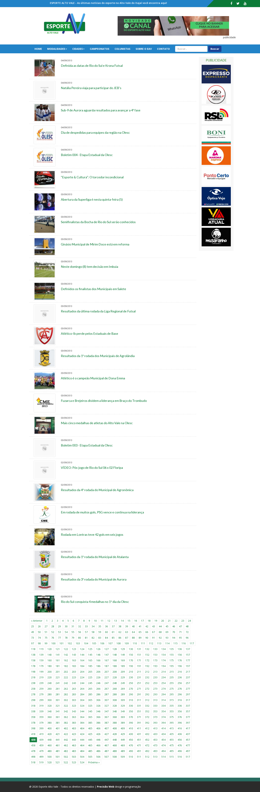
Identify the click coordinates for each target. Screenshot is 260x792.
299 (41, 700)
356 (180, 711)
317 (188, 700)
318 (33, 705)
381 (58, 722)
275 (171, 688)
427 (106, 734)
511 (139, 756)
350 (131, 711)
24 (189, 620)
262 (66, 688)
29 (59, 626)
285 (90, 694)
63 (126, 632)
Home (38, 48)
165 (90, 660)
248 (114, 683)
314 (163, 700)
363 (74, 717)
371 (139, 717)
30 (66, 626)
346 (98, 711)
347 (106, 711)
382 (66, 722)
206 (98, 671)
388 (114, 722)
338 (33, 711)
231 (139, 677)
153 (155, 654)
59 (99, 632)
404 (82, 728)
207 (106, 671)
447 (106, 739)
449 (123, 739)
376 (180, 717)
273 (155, 688)
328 (114, 705)
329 (123, 705)
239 (41, 683)
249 (123, 683)
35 (99, 626)
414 (163, 728)
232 (147, 677)
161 (58, 660)
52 (52, 632)
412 (147, 728)
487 (106, 751)
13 (115, 620)
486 (98, 751)
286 (98, 694)
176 (180, 660)
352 (147, 711)
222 (66, 677)
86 (120, 637)
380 (49, 722)
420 (49, 734)
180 (49, 666)
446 (98, 739)
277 (188, 688)
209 (123, 671)
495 (171, 751)
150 (131, 654)
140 (49, 654)
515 (171, 756)
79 (72, 637)
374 (163, 717)
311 (139, 700)
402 (66, 728)
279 (41, 694)
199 (41, 671)
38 (120, 626)
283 (74, 694)
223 (74, 677)
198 (33, 671)
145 (90, 654)
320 (49, 705)
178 (33, 666)
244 (82, 683)
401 (58, 728)
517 (188, 756)
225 (90, 677)
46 (173, 626)
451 (139, 739)
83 (99, 637)
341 (58, 711)
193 (155, 666)
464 (82, 745)
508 (114, 756)
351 (139, 711)
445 (90, 739)
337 (188, 705)
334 (163, 705)
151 (139, 654)
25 (32, 626)
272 (147, 688)
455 (171, 739)
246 (98, 683)
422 (66, 734)
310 (131, 700)
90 (146, 637)
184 (82, 666)
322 (66, 705)
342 (66, 711)
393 (155, 722)
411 (139, 728)
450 (131, 739)
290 (131, 694)
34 (93, 626)
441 (58, 739)
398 (33, 728)
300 (49, 700)
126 (98, 649)
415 (171, 728)
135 (171, 649)
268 (114, 688)
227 (106, 677)
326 (98, 705)
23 (182, 620)
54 (66, 632)
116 (183, 643)
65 (140, 632)
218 (33, 677)
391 (139, 722)
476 (180, 745)
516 (180, 756)
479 (41, 751)
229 (123, 677)
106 (102, 643)
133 (155, 649)
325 (90, 705)
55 (72, 632)
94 (173, 637)
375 (171, 717)
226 (98, 677)
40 (133, 626)
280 (49, 694)
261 (58, 688)
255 (171, 683)
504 (82, 756)
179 (41, 666)
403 (74, 728)
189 (123, 666)
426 (98, 734)
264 (82, 688)
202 (66, 671)
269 (123, 688)
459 (41, 745)
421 (58, 734)
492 (147, 751)
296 (180, 694)
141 (58, 654)
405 (90, 728)
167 (106, 660)
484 (82, 751)
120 (49, 649)
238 (33, 683)
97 (32, 643)
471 (139, 745)
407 (106, 728)
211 (139, 671)
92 (160, 637)
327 (106, 705)
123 (74, 649)
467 (106, 745)
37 (113, 626)
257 (188, 683)
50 (39, 632)
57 (86, 632)
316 (180, 700)
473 (155, 745)
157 (188, 654)
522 (66, 762)
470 (131, 745)
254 (163, 683)
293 (155, 694)
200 (49, 671)
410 (131, 728)
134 (163, 649)
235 (171, 677)
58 (93, 632)
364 (82, 717)
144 (82, 654)
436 (180, 734)
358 (33, 717)
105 (94, 643)
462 (66, 745)
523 (74, 762)
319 (41, 705)
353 (155, 711)
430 (131, 734)
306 (98, 700)
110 (135, 643)
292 (147, 694)
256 (180, 683)
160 (49, 660)
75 (46, 637)
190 (131, 666)
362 (66, 717)
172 (147, 660)
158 (33, 660)
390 (131, 722)
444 (82, 739)
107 (110, 643)
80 (79, 637)
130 (131, 649)
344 (82, 711)
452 (147, 739)
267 (106, 688)
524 (82, 762)
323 (74, 705)
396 (180, 722)
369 (123, 717)
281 (58, 694)
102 (70, 643)
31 (72, 626)
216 (180, 671)
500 (49, 756)
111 (143, 643)
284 (82, 694)
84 (106, 637)
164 (82, 660)
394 (163, 722)
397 (188, 722)
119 (41, 649)
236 (180, 677)
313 (155, 700)
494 (163, 751)
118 (33, 649)
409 (123, 728)
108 (118, 643)
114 (167, 643)
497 (188, 751)
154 (163, 654)
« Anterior (36, 620)
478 (33, 751)
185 (90, 666)
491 (139, 751)
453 (155, 739)
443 (74, 739)
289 (123, 694)
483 (74, 751)
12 (108, 620)
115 (175, 643)
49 (32, 632)
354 (163, 711)
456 (180, 739)
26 (39, 626)
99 (46, 643)
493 (155, 751)
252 (147, 683)
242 (66, 683)
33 (86, 626)
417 (188, 728)
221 (58, 677)
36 (106, 626)
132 (147, 649)
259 (41, 688)
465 (90, 745)
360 (49, 717)
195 (171, 666)
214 (163, 671)
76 (52, 637)
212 (147, 671)
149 (123, 654)
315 (171, 700)
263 (74, 688)
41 (140, 626)
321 (58, 705)
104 (86, 643)
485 (90, 751)
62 (120, 632)
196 (180, 666)
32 (79, 626)
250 (131, 683)
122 (66, 649)
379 (41, 722)
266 (98, 688)
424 (82, 734)
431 (139, 734)
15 (129, 620)
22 (176, 620)
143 (74, 654)
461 (58, 745)
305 (90, 700)
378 (33, 722)
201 (58, 671)
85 (113, 637)
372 (147, 717)
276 (180, 688)
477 (188, 745)
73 (32, 637)
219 (41, 677)
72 (187, 632)
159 (41, 660)
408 (114, 728)
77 (59, 637)
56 (79, 632)
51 (46, 632)
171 (139, 660)
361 (58, 717)
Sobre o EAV (144, 48)
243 (74, 683)
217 (188, 671)
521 (58, 762)
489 (123, 751)
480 (49, 751)
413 (155, 728)
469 (123, 745)
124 (82, 649)
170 (131, 660)
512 (147, 756)
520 (49, 762)
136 (180, 649)
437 (188, 734)
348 (114, 711)
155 (171, 654)
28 (52, 626)
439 (41, 739)
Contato (163, 48)
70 (173, 632)
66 (146, 632)
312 (147, 700)
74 (39, 637)
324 (82, 705)
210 (131, 671)
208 (114, 671)
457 (188, 739)
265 (90, 688)
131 (139, 649)
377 (188, 717)
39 (126, 626)
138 (33, 654)
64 (133, 632)
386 (98, 722)
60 (106, 632)
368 (114, 717)
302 (66, 700)
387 (106, 722)
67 (153, 632)
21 (169, 620)
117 (192, 643)
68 (160, 632)
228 (114, 677)
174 (163, 660)
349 (123, 711)
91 (153, 637)
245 (90, 683)
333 (155, 705)
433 (155, 734)
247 (106, 683)
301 (58, 700)
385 (90, 722)
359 (41, 717)
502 (66, 756)
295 (171, 694)
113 (159, 643)
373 (155, 717)
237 (188, 677)
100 (53, 643)
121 (58, 649)
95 (180, 637)
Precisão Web (105, 786)
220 (49, 677)
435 (171, 734)
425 (90, 734)
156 (180, 654)
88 (133, 637)
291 (139, 694)
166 (98, 660)
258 (33, 688)
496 (180, 751)
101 (61, 643)
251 (139, 683)
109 (127, 643)
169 (123, 660)
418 (33, 734)
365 (90, 717)
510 (131, 756)
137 (188, 649)
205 (90, 671)
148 (114, 654)
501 (58, 756)
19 (155, 620)
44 (160, 626)
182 (66, 666)
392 (147, 722)
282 (66, 694)
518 (33, 762)
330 (131, 705)
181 (58, 666)
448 (114, 739)
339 (41, 711)
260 (49, 688)
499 (41, 756)
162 (66, 660)
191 (139, 666)
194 (163, 666)
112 (151, 643)
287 (106, 694)
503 (74, 756)
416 (180, 728)
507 (106, 756)
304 (82, 700)
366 (98, 717)
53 (59, 632)
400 (49, 728)
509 (123, 756)
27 (46, 626)
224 (82, 677)
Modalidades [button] (56, 48)
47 (180, 626)
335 (171, 705)
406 (98, 728)
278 (33, 694)
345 (90, 711)
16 (135, 620)
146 (98, 654)
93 (167, 637)
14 (122, 620)
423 (74, 734)
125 (90, 649)
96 (187, 637)
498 (33, 756)
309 (123, 700)
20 (162, 620)
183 (74, 666)
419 (41, 734)
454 (163, 739)
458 (33, 745)
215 (171, 671)
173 (155, 660)
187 (106, 666)
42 (146, 626)
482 (66, 751)
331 (139, 705)
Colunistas (122, 48)
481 (58, 751)
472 (147, 745)
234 (163, 677)
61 (113, 632)
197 (188, 666)
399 (41, 728)
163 (74, 660)
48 (187, 626)
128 (114, 649)
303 (74, 700)
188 (114, 666)
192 (147, 666)
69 (167, 632)
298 (33, 700)
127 (106, 649)
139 (41, 654)
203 (74, 671)
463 (74, 745)
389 (123, 722)
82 (93, 637)
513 (155, 756)
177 (188, 660)
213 (155, 671)
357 (188, 711)
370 (131, 717)
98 (39, 643)
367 (106, 717)
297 (188, 694)
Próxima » (94, 762)
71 (180, 632)
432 (147, 734)
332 (147, 705)
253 (155, 683)
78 (66, 637)
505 (90, 756)
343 (74, 711)
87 (126, 637)
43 (153, 626)
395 (171, 722)
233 (155, 677)
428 (114, 734)
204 (82, 671)
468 (114, 745)
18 (149, 620)
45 (167, 626)
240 (49, 683)
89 (140, 637)
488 (114, 751)
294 (163, 694)
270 (131, 688)
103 (78, 643)
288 (114, 694)
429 (123, 734)
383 (74, 722)
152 (147, 654)
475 (171, 745)
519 (41, 762)
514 (163, 756)
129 (123, 649)
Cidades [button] (77, 48)
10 (95, 620)
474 (163, 745)
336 (180, 705)
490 (131, 751)
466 (98, 745)
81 (86, 637)
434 (163, 734)
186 (98, 666)
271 (139, 688)
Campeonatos (99, 48)
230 (131, 677)
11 (102, 620)
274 (163, 688)
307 (106, 700)
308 (114, 700)
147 (106, 654)
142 (66, 654)
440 (49, 739)
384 (82, 722)
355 (171, 711)
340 (49, 711)
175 (171, 660)
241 (58, 683)
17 (142, 620)
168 (114, 660)
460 (49, 745)
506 (98, 756)
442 (66, 739)
